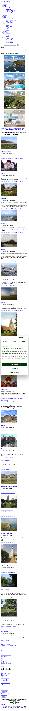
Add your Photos (19, 129)
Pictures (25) (9, 261)
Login (2, 658)
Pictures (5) (8, 208)
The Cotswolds (4, 679)
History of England (5, 693)
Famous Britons (4, 695)
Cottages (8, 34)
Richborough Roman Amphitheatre (9, 486)
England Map (3, 697)
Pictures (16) (9, 542)
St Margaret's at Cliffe (6, 151)
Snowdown (3, 198)
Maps (4, 16)
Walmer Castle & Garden (6, 448)
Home (4, 5)
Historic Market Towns (11, 20)
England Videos (9, 41)
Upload (4, 14)
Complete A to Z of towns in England (9, 401)
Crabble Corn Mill (5, 589)
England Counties (4, 671)
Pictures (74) (9, 158)
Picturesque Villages (10, 18)
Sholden (10, 128)
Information (3, 158)
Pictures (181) (9, 285)
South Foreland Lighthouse (7, 565)
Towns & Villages (7, 17)
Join (1, 657)
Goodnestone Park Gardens (7, 510)
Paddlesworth (4, 389)
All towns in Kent (4, 400)
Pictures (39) (9, 516)
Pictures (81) (9, 457)
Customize (13, 368)
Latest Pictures (9, 7)
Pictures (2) (8, 572)
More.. (4, 37)
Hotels (7, 36)
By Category (8, 9)
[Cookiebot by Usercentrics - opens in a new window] (18, 337)
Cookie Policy (23, 707)
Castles (7, 27)
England (2, 128)
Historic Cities (9, 21)
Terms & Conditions (7, 707)
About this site (4, 656)
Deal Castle (3, 425)
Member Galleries (10, 12)
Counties (5, 31)
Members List (3, 661)
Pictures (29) (9, 431)
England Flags (4, 696)
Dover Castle (3, 618)
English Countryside (5, 678)
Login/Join (5, 32)
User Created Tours (10, 11)
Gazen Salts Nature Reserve (7, 462)
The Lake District (4, 680)
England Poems (9, 42)
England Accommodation (6, 655)
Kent (6, 128)
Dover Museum (4, 631)
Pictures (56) (9, 232)
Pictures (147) (9, 626)
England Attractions (5, 676)
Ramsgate (3, 223)
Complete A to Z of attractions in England (9, 645)
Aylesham (3, 249)
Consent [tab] (5, 341)
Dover (2, 278)
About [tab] (23, 341)
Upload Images (4, 659)
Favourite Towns (9, 22)
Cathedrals (8, 28)
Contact (2, 666)
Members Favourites (10, 10)
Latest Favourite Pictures (6, 663)
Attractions (5, 23)
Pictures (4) (8, 597)
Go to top (3, 704)
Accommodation (6, 33)
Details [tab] (14, 341)
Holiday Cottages (19, 158)
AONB (7, 25)
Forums (2, 664)
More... (7, 30)
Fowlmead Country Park (18, 128)
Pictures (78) (9, 310)
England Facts (4, 691)
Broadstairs (3, 302)
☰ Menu (5, 4)
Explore (5, 15)
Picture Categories (4, 681)
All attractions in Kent (5, 644)
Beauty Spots (9, 26)
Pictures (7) (8, 398)
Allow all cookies (14, 364)
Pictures (5, 6)
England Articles (9, 38)
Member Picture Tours (5, 683)
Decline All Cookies (14, 372)
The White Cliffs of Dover (6, 533)
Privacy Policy (16, 707)
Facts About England (10, 39)
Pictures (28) (9, 181)
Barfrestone (3, 173)
